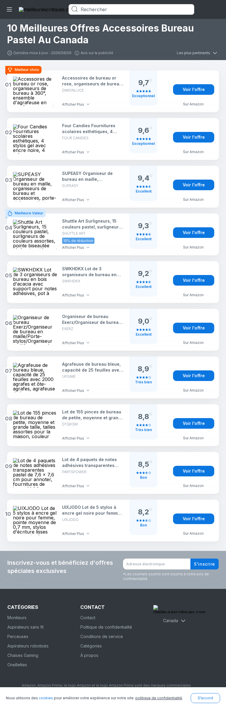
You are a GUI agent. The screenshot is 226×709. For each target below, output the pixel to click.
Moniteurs (16, 617)
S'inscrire (204, 563)
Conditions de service (101, 636)
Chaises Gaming (22, 655)
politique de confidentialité (158, 698)
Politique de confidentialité (106, 627)
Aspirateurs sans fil (25, 627)
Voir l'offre (194, 89)
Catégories (91, 645)
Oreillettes (17, 664)
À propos (89, 655)
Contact (87, 617)
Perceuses (17, 636)
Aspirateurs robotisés (28, 645)
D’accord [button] (205, 698)
